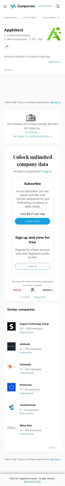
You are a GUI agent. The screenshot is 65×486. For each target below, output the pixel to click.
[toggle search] (58, 6)
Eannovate (26, 384)
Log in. (47, 171)
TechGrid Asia (28, 405)
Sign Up (32, 266)
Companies (10, 17)
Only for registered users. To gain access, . (32, 480)
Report (10, 70)
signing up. (55, 102)
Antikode (25, 344)
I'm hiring (32, 132)
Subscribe (44, 6)
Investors (29, 17)
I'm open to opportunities (31, 136)
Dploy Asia (26, 425)
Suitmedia (25, 364)
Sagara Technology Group (34, 323)
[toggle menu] (5, 6)
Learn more (32, 221)
